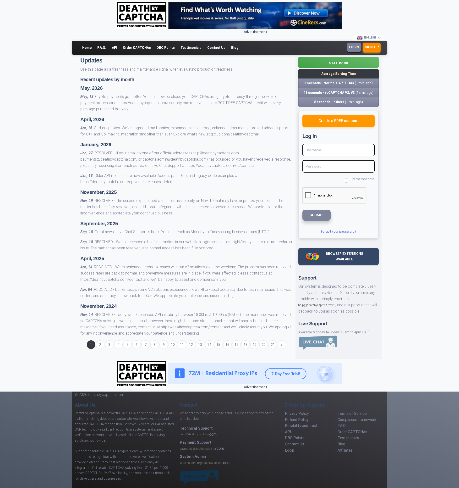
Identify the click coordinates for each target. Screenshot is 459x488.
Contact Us (216, 48)
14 (209, 345)
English (370, 37)
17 (236, 345)
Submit (316, 215)
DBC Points (166, 48)
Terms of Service (352, 413)
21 (273, 345)
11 (182, 345)
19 (255, 345)
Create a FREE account (338, 120)
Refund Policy (297, 419)
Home (87, 48)
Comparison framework (357, 419)
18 (245, 345)
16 (227, 345)
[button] (338, 62)
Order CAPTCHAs (137, 48)
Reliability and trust (301, 425)
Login (354, 47)
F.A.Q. (101, 48)
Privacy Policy (297, 413)
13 (200, 345)
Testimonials (191, 48)
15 (218, 345)
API (114, 48)
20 (264, 345)
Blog (235, 48)
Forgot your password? (338, 231)
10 (173, 345)
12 (191, 345)
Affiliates (345, 450)
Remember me (363, 179)
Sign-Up (372, 47)
